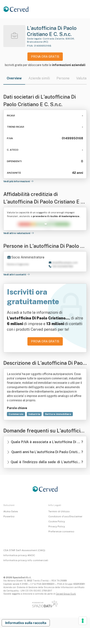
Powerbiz (8, 516)
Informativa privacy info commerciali (25, 560)
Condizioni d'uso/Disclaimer (65, 516)
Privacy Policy (56, 526)
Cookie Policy (56, 521)
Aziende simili (39, 78)
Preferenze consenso (61, 531)
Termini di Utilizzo (59, 511)
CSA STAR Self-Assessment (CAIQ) (24, 550)
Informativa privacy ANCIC (19, 555)
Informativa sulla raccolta (25, 623)
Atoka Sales (10, 511)
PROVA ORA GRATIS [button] (45, 56)
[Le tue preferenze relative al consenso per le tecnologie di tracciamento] (83, 621)
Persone (63, 78)
